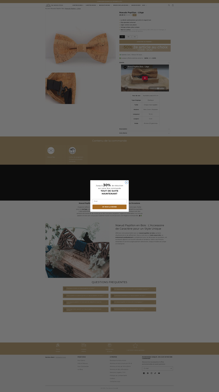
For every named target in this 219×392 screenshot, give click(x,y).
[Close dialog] (126, 182)
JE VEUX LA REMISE (109, 207)
